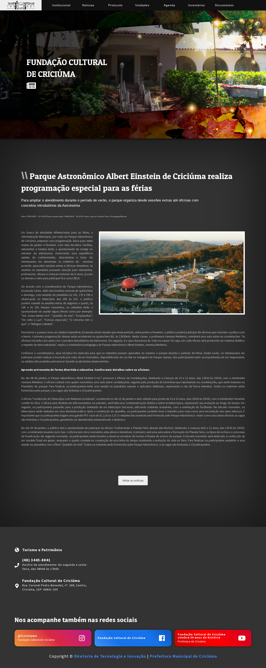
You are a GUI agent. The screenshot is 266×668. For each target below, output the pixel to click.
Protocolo (115, 5)
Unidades (142, 5)
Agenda (169, 5)
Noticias (88, 5)
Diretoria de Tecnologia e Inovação (110, 656)
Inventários (196, 5)
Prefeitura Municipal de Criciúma (183, 656)
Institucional (61, 5)
